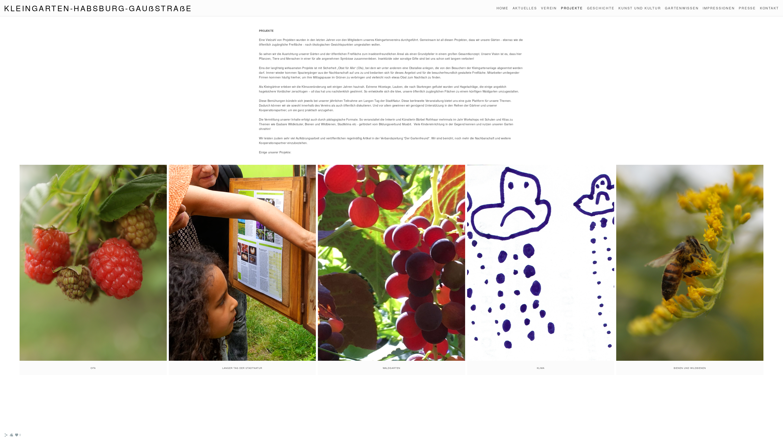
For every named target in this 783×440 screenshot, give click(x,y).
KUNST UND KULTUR (639, 8)
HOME (503, 8)
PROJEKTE (572, 8)
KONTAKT (769, 8)
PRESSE (747, 8)
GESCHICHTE (601, 8)
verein (549, 8)
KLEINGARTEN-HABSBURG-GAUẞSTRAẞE (98, 8)
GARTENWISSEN (682, 8)
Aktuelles (525, 8)
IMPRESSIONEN (719, 8)
